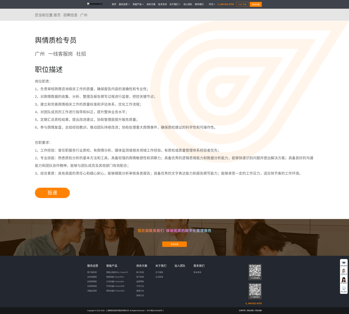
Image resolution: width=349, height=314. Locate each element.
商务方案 (151, 4)
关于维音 (159, 272)
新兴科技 (140, 272)
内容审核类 (92, 286)
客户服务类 (92, 272)
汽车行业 (140, 286)
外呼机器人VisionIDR (115, 286)
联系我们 (199, 4)
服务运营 (92, 265)
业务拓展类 (92, 277)
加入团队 (187, 4)
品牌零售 (140, 281)
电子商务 (140, 277)
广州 (83, 15)
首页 (114, 4)
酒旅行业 (140, 291)
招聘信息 (70, 15)
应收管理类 (92, 281)
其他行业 (140, 295)
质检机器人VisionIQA (115, 291)
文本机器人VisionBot (115, 281)
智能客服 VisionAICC (115, 277)
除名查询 (197, 272)
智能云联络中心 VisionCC (117, 272)
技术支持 (162, 4)
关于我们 (160, 265)
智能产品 (111, 265)
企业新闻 (159, 277)
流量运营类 (92, 291)
